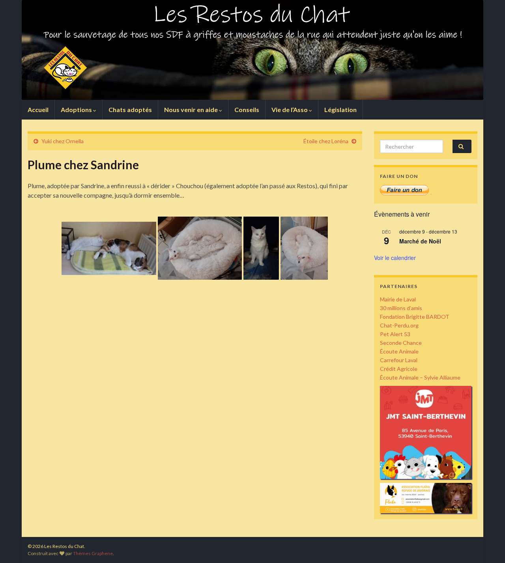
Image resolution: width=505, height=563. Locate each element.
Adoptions (77, 109)
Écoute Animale (399, 351)
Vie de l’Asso (290, 109)
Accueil (38, 109)
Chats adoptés (130, 109)
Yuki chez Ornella (62, 141)
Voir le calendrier (395, 258)
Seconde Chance (401, 342)
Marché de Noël (420, 241)
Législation (340, 109)
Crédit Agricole (398, 368)
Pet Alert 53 (395, 334)
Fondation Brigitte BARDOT (414, 316)
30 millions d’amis (401, 308)
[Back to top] (487, 545)
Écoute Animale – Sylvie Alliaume (420, 377)
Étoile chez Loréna (325, 141)
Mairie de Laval (398, 299)
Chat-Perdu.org (399, 325)
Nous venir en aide (191, 109)
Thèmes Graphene (93, 553)
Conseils (246, 109)
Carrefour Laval (398, 360)
